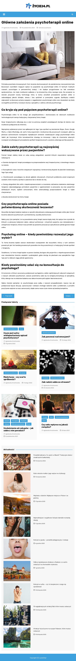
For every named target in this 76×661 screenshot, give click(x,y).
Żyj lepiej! (22, 373)
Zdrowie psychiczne (45, 27)
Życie (21, 329)
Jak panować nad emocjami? (56, 337)
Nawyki (7, 420)
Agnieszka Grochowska (10, 27)
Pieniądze (15, 420)
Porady (45, 417)
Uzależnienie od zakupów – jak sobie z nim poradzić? (18, 429)
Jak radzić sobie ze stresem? (56, 382)
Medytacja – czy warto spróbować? (15, 378)
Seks (51, 417)
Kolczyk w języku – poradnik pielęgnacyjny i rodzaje (50, 540)
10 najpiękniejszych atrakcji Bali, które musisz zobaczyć (52, 606)
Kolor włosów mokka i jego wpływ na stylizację (49, 473)
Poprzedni (8, 296)
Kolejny (68, 296)
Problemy (45, 378)
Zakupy (7, 424)
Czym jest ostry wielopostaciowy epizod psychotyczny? (15, 335)
